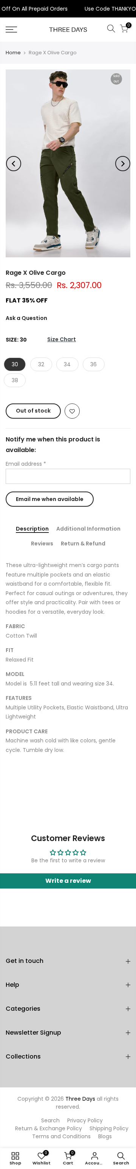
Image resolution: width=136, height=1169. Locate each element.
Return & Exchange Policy (48, 1128)
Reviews (42, 543)
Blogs (105, 1136)
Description (32, 529)
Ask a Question (26, 318)
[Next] (122, 163)
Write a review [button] (68, 880)
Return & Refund (83, 543)
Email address (26, 464)
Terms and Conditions (61, 1136)
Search (50, 1120)
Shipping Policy (109, 1128)
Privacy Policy (85, 1120)
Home (13, 52)
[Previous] (13, 163)
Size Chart (61, 339)
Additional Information (88, 529)
